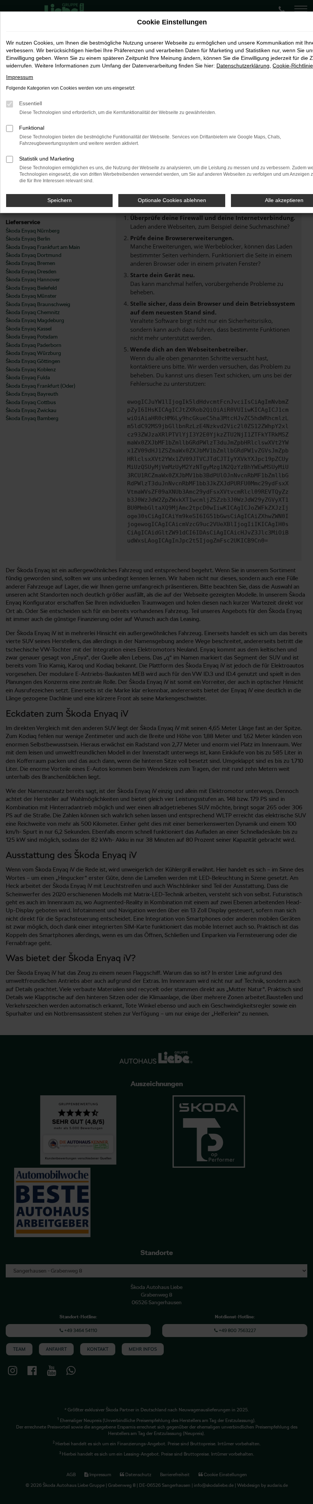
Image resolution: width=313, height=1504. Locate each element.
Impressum (19, 77)
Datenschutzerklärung (242, 66)
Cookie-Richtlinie (293, 66)
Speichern (59, 200)
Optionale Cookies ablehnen (172, 200)
